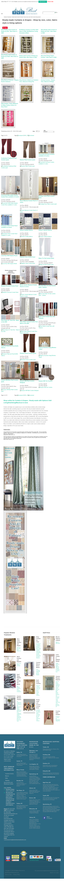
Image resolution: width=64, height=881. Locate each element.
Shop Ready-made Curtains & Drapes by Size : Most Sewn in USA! (9, 31)
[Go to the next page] (31, 135)
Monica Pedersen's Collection (59, 638)
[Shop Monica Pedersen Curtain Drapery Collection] (8, 93)
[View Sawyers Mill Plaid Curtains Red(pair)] (29, 390)
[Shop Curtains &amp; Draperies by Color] (48, 44)
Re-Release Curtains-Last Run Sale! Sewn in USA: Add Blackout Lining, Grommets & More (28, 31)
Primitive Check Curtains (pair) (28, 353)
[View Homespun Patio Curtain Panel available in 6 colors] (10, 234)
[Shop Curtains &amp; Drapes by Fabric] (8, 69)
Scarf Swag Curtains (38, 682)
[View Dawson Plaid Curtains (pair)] (27, 166)
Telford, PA (32, 817)
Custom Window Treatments (20, 698)
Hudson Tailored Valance (45, 230)
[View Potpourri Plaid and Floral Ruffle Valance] (10, 354)
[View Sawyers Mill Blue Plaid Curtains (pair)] (10, 390)
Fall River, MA (46, 754)
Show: (34, 131)
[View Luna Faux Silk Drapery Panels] (9, 263)
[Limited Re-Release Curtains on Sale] (26, 44)
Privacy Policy (16, 874)
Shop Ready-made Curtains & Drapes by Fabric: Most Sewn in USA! (9, 56)
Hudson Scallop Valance (26, 230)
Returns (7, 776)
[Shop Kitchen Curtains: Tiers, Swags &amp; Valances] (26, 93)
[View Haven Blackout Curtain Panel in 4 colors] (29, 211)
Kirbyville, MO (46, 771)
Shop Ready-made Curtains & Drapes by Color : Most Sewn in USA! (49, 31)
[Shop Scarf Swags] (48, 69)
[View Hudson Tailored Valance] (45, 236)
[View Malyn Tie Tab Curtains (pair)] (46, 264)
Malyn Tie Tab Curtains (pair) (46, 258)
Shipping (7, 780)
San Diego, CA (20, 790)
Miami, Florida (20, 769)
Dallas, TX (19, 752)
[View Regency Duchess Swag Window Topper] (48, 356)
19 (27, 135)
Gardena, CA (46, 763)
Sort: (45, 130)
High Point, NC (47, 782)
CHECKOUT (43, 1)
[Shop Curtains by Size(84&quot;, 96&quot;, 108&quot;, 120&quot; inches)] (8, 44)
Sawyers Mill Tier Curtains (45, 381)
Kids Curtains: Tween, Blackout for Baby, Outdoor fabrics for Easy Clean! (9, 105)
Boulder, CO (20, 780)
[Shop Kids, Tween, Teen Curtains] (8, 118)
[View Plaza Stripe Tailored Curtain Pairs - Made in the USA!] (29, 332)
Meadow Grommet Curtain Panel (9, 286)
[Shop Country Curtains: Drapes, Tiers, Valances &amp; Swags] (48, 93)
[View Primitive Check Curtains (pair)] (28, 359)
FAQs (6, 778)
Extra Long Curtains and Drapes (19, 642)
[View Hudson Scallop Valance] (26, 236)
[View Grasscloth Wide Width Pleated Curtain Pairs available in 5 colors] (10, 204)
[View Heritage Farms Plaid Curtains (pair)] (48, 204)
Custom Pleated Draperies (58, 678)
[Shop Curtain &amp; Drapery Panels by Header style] (26, 69)
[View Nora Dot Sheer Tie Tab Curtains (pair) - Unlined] (48, 294)
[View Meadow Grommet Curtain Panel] (9, 292)
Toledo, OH (46, 747)
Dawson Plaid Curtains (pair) (27, 159)
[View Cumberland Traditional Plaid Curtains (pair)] (10, 167)
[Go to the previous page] (20, 135)
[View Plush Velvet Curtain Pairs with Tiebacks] (48, 327)
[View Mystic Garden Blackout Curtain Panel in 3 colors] (29, 295)
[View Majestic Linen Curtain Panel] (27, 263)
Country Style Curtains (58, 713)
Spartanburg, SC (47, 804)
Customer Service (9, 773)
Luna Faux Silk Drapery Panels (9, 255)
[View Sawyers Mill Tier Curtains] (45, 387)
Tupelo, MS (46, 795)
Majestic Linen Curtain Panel (27, 257)
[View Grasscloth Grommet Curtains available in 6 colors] (48, 163)
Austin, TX (19, 761)
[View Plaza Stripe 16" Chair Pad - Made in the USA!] (10, 330)
